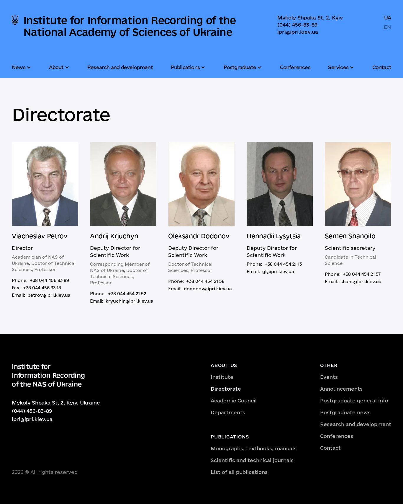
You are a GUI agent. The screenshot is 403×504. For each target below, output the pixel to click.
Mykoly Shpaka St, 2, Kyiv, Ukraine (56, 402)
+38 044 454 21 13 (283, 264)
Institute (222, 377)
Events (329, 377)
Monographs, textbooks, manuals (253, 448)
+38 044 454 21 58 (205, 281)
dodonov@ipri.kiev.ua (208, 288)
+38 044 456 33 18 (42, 287)
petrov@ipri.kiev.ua (49, 295)
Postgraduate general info (354, 400)
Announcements (341, 389)
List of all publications (239, 472)
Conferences (295, 67)
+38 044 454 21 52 (127, 293)
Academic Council (234, 400)
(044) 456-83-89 (297, 24)
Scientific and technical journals (252, 460)
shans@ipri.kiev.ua (360, 281)
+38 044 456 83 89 (49, 280)
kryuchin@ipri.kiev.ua (129, 301)
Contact (381, 67)
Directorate (226, 389)
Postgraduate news (345, 412)
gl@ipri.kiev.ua (278, 271)
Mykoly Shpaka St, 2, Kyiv (310, 17)
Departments (228, 412)
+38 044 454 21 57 (362, 274)
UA (387, 17)
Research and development (120, 67)
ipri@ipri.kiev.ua (297, 32)
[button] (22, 67)
